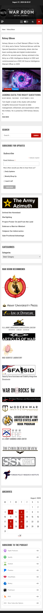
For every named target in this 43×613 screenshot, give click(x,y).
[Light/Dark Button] (26, 22)
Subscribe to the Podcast (39, 21)
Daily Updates (10, 171)
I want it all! (9, 181)
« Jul (19, 535)
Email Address (9, 160)
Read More (5, 117)
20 (21, 521)
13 (21, 517)
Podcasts (15, 89)
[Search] (32, 22)
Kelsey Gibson (6, 98)
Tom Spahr (15, 98)
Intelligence (8, 89)
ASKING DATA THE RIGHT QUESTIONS (21, 80)
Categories (6, 252)
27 (21, 526)
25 (10, 526)
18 (10, 521)
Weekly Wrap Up (10, 176)
